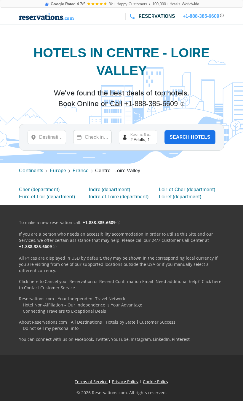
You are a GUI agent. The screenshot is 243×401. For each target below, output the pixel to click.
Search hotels (190, 137)
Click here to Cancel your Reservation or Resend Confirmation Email (86, 281)
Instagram (141, 339)
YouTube (120, 339)
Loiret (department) (180, 196)
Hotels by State (120, 322)
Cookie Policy (155, 381)
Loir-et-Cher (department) (187, 189)
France (81, 170)
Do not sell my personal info (51, 328)
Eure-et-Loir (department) (47, 196)
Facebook (84, 339)
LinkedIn (161, 339)
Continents (31, 170)
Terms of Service (91, 381)
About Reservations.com (43, 322)
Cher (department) (39, 189)
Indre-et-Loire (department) (118, 196)
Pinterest (181, 339)
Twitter (102, 339)
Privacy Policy (125, 381)
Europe (58, 170)
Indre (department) (109, 189)
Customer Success (157, 322)
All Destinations (86, 322)
